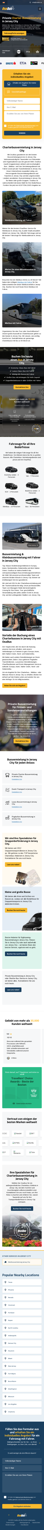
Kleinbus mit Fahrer (24, 282)
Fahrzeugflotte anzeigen (14, 420)
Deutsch (3, 2)
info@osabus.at (37, 2)
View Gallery (32, 545)
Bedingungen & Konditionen (25, 1524)
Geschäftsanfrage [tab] (19, 92)
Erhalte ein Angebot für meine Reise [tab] (24, 84)
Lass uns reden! (30, 419)
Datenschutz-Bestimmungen (25, 126)
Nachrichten (36, 1522)
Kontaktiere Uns (17, 779)
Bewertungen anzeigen (22, 405)
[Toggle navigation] (40, 9)
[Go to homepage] (8, 8)
